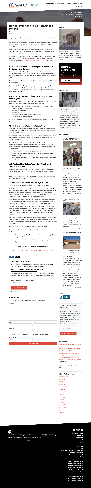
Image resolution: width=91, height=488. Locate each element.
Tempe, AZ (62, 412)
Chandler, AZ (62, 389)
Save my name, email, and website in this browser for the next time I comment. (32, 334)
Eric (12, 34)
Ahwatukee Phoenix (64, 376)
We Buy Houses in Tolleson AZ (75, 463)
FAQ (81, 3)
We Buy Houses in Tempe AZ (76, 455)
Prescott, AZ (62, 405)
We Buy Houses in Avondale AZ (75, 467)
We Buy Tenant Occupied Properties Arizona (72, 450)
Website (11, 328)
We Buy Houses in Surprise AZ (75, 461)
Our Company (78, 14)
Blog (82, 448)
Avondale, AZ (62, 384)
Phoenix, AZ (62, 402)
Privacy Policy (79, 446)
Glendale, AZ (62, 392)
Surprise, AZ (62, 410)
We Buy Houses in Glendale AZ (75, 472)
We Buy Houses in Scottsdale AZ (75, 457)
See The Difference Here (70, 81)
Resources (80, 444)
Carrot (28, 440)
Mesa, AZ (61, 394)
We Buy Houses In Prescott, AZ (75, 478)
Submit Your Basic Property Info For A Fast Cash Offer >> (33, 251)
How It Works (61, 3)
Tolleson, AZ (62, 415)
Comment (12, 303)
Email (35, 322)
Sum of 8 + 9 (13, 337)
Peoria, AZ (61, 400)
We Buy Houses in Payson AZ (76, 476)
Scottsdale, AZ (63, 407)
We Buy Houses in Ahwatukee (75, 465)
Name (11, 322)
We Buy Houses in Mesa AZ (76, 474)
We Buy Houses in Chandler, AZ (75, 480)
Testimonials (75, 3)
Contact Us (79, 7)
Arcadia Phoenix (63, 382)
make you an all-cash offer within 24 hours (33, 60)
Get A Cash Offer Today (68, 14)
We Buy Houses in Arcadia (76, 459)
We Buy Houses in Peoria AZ (76, 470)
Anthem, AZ (62, 379)
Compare (68, 3)
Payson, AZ (62, 397)
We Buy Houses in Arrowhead (76, 452)
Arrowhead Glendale (64, 387)
